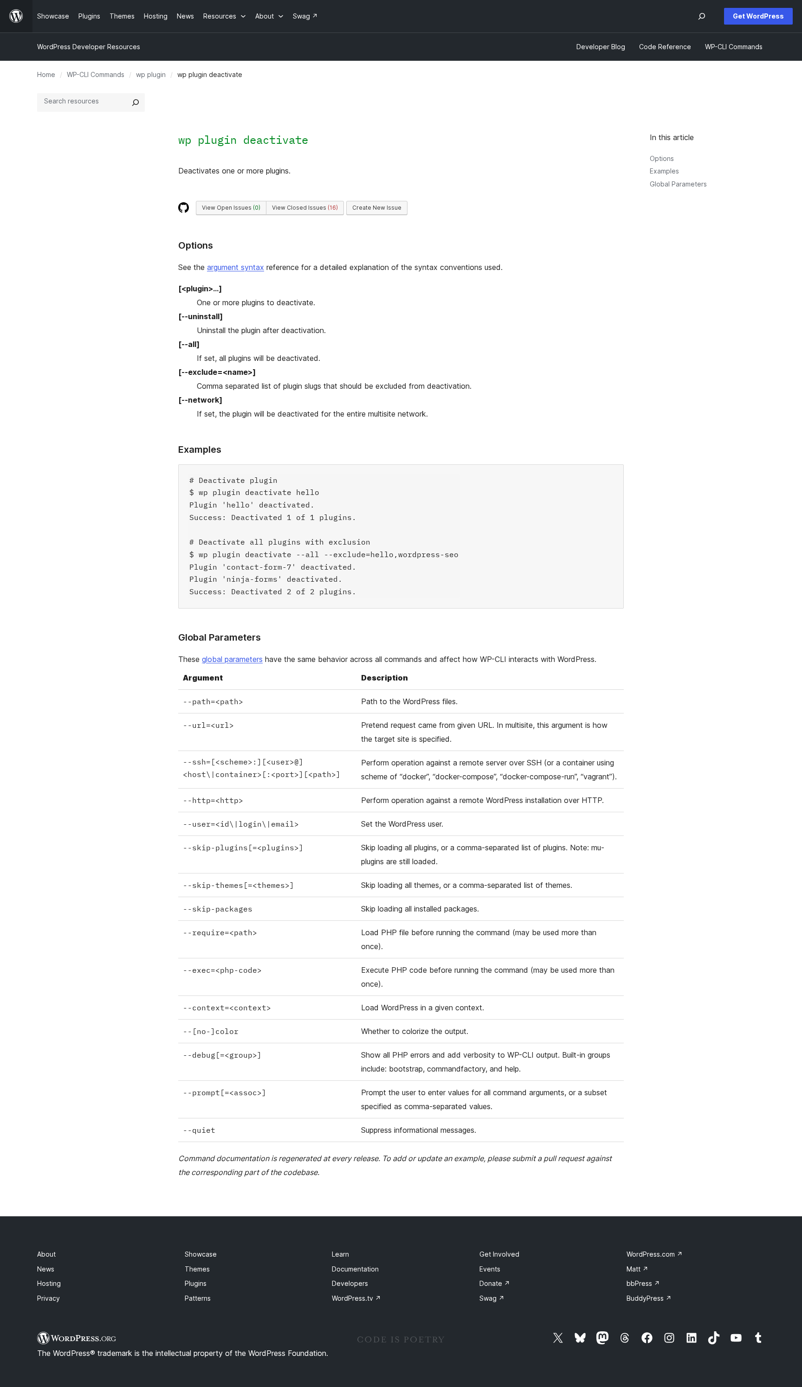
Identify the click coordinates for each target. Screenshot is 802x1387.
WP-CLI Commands (95, 74)
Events (489, 1269)
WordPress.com (655, 1254)
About (46, 1254)
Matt (637, 1269)
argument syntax (235, 267)
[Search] (135, 102)
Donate (494, 1283)
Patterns (198, 1298)
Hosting (49, 1283)
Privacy (48, 1298)
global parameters (232, 659)
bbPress (643, 1283)
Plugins (196, 1283)
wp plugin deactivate (243, 139)
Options (662, 158)
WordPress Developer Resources (88, 47)
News (45, 1269)
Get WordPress (758, 16)
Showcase (201, 1254)
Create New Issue (376, 207)
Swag (491, 1298)
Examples (664, 171)
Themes (197, 1269)
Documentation (355, 1269)
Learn (340, 1254)
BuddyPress (649, 1298)
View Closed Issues (305, 207)
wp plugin (151, 74)
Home (46, 74)
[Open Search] (702, 16)
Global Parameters (678, 184)
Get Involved (499, 1254)
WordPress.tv (356, 1298)
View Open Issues (231, 207)
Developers (350, 1283)
